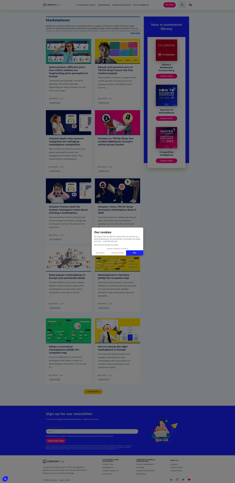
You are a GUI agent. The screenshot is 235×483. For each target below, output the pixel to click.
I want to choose (117, 253)
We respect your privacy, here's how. (106, 245)
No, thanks (100, 253)
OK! (134, 253)
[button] (5, 479)
